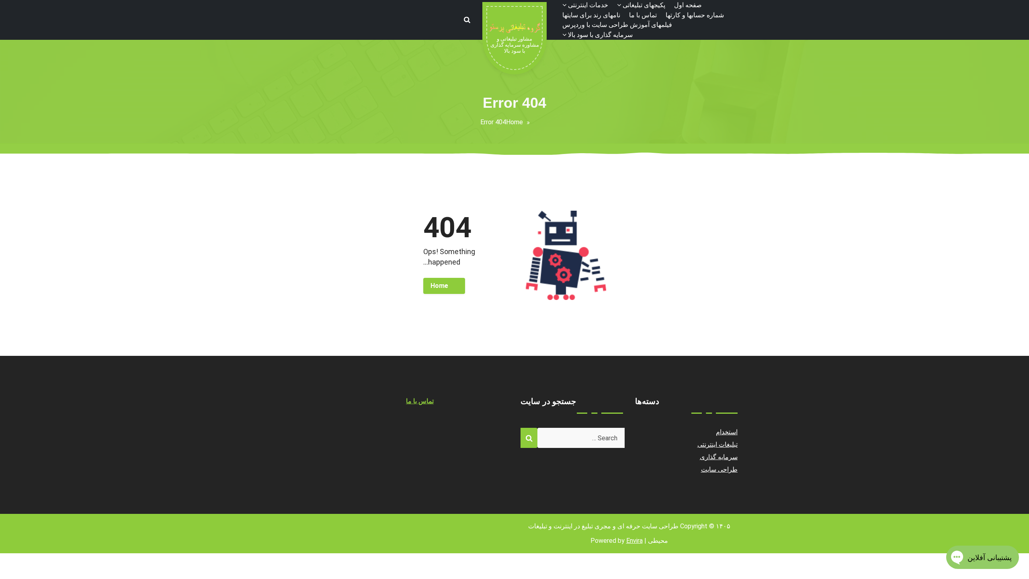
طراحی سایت (719, 469)
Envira (634, 540)
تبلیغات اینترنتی (717, 444)
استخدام (727, 432)
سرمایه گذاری (719, 457)
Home (514, 122)
